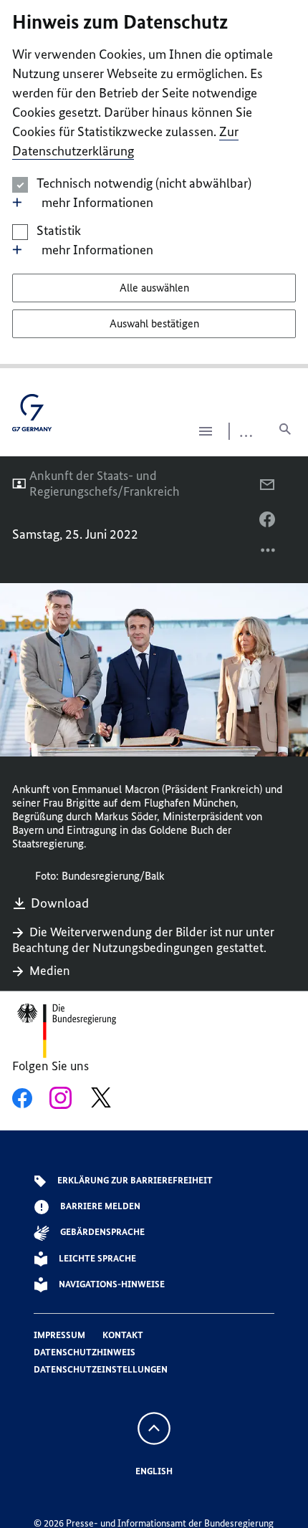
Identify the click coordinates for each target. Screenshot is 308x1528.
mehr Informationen (97, 202)
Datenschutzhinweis (84, 1352)
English (154, 1471)
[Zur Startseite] (32, 418)
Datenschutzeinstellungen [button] (101, 1369)
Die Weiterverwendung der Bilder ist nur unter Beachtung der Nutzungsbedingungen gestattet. (143, 940)
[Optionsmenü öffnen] (268, 553)
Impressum (59, 1335)
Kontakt (122, 1335)
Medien (49, 971)
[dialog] (154, 184)
